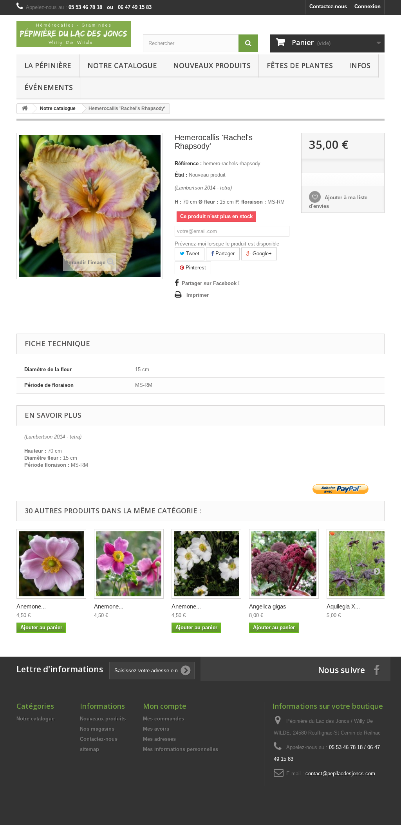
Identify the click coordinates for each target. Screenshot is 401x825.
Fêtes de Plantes (300, 65)
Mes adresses (159, 739)
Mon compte (164, 706)
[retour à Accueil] (24, 109)
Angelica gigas (267, 606)
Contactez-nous (328, 6)
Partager (224, 253)
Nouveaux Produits (212, 65)
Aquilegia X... (343, 606)
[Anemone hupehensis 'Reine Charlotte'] (51, 564)
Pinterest (195, 268)
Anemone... (31, 606)
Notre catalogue (122, 65)
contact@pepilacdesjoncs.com (340, 773)
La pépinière (47, 65)
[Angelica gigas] (284, 564)
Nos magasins (97, 729)
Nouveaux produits (103, 719)
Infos (359, 65)
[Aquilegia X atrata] (361, 564)
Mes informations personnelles (180, 749)
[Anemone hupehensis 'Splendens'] (129, 564)
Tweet (191, 253)
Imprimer (197, 295)
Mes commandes (163, 719)
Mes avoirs (156, 729)
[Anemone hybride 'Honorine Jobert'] (206, 564)
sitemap (89, 749)
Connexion (367, 6)
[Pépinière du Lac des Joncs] (73, 34)
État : (181, 175)
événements (48, 87)
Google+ (261, 253)
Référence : (188, 163)
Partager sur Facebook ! (211, 283)
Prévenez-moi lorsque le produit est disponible (227, 244)
